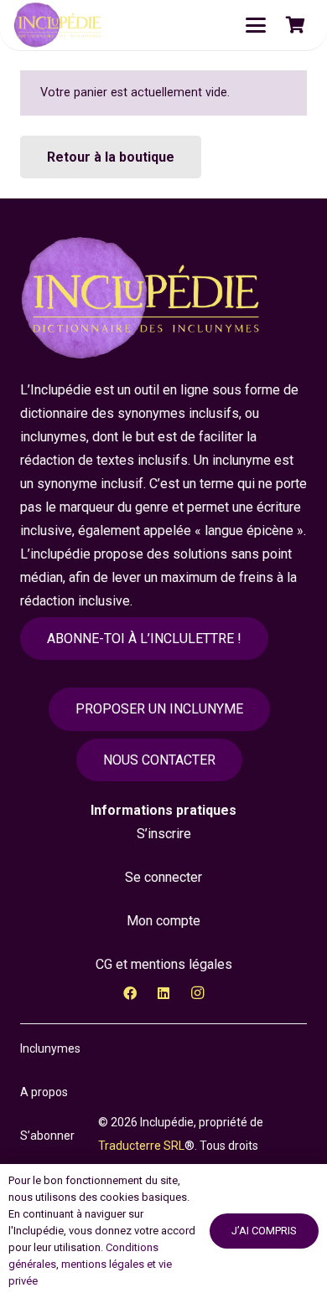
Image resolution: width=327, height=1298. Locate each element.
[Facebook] (130, 993)
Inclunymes (50, 1048)
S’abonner (47, 1135)
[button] (256, 25)
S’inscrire (164, 834)
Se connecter (163, 877)
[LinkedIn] (163, 993)
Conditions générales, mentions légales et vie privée (90, 1264)
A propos (44, 1092)
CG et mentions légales (164, 964)
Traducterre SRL (141, 1145)
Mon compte (163, 921)
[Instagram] (197, 993)
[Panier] (295, 25)
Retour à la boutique (110, 157)
